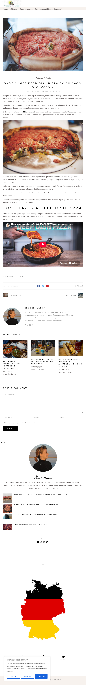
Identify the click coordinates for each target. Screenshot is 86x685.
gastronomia (55, 91)
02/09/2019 (64, 369)
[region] (27, 668)
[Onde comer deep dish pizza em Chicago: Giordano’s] (12, 316)
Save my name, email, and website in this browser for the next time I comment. (28, 423)
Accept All (41, 676)
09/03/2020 (8, 371)
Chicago (13, 9)
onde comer (9, 276)
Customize (13, 676)
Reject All (27, 676)
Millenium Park (29, 112)
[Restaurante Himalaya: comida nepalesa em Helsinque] (15, 349)
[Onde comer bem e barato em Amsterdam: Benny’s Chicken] (71, 348)
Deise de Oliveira (11, 286)
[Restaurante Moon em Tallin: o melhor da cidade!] (43, 348)
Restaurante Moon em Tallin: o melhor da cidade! (42, 361)
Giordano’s (72, 112)
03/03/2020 (36, 367)
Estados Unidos (43, 77)
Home (5, 9)
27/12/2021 (79, 286)
